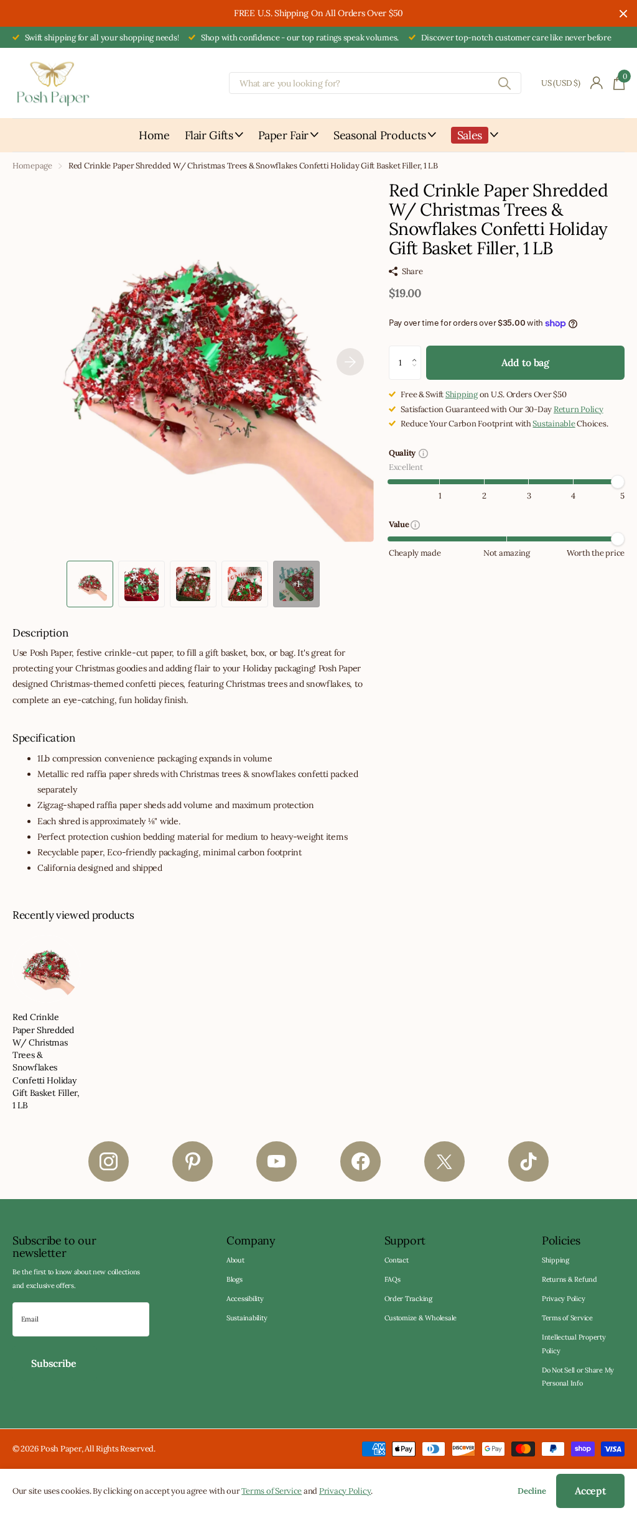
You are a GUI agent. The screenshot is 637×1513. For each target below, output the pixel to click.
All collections (214, 142)
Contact (396, 1260)
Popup (423, 453)
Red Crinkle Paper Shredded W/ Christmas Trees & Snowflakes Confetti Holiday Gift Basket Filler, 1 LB (46, 1061)
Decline (532, 1491)
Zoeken (504, 83)
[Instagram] (108, 1161)
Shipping (461, 394)
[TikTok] (528, 1161)
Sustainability (246, 1317)
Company (250, 1240)
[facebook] (360, 1161)
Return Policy (578, 409)
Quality (404, 454)
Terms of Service (567, 1317)
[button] (350, 361)
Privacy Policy (563, 1298)
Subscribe (54, 1363)
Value (400, 525)
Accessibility (245, 1298)
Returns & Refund (569, 1279)
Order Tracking (408, 1298)
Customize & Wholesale (420, 1317)
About (235, 1260)
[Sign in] (596, 83)
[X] (444, 1161)
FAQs (392, 1279)
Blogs (234, 1279)
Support (404, 1240)
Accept (590, 1490)
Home (154, 135)
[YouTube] (276, 1161)
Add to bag (525, 362)
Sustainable (553, 423)
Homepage (32, 165)
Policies (561, 1240)
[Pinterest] (192, 1161)
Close (623, 13)
